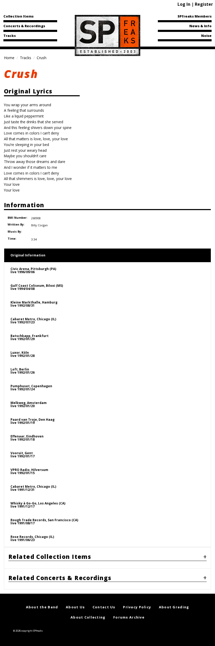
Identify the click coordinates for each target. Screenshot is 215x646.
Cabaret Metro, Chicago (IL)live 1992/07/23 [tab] (33, 320)
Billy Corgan (39, 225)
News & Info (200, 26)
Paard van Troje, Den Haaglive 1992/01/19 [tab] (32, 421)
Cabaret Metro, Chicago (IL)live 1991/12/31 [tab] (33, 488)
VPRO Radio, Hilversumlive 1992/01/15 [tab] (29, 471)
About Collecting (88, 617)
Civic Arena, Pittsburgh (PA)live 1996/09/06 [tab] (33, 270)
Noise (206, 35)
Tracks (9, 35)
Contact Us (104, 607)
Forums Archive (128, 617)
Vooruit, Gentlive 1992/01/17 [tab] (22, 454)
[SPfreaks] (107, 35)
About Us (75, 607)
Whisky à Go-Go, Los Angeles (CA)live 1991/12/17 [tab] (37, 505)
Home (9, 57)
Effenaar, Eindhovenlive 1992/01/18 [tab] (27, 438)
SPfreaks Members (195, 16)
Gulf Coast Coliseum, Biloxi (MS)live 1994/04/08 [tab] (36, 287)
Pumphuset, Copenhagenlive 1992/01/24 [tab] (31, 387)
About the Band (42, 607)
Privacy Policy (137, 607)
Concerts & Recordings (24, 26)
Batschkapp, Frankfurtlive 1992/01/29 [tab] (29, 337)
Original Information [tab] (27, 255)
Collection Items (18, 16)
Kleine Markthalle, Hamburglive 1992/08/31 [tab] (33, 304)
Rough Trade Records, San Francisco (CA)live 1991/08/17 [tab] (44, 521)
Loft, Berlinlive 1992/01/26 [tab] (22, 371)
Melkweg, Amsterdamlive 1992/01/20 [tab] (28, 404)
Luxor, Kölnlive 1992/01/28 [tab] (22, 354)
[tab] (107, 557)
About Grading (174, 607)
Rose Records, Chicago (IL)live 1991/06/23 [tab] (32, 538)
